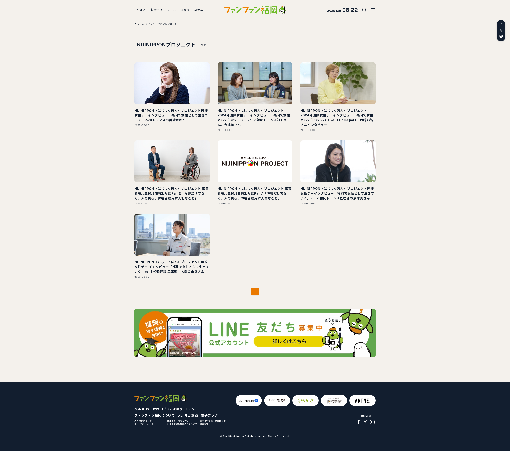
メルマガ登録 (188, 415)
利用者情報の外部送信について (182, 424)
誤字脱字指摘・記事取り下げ (214, 421)
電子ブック (209, 415)
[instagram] (501, 36)
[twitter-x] (501, 31)
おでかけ (152, 409)
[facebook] (501, 25)
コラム (189, 409)
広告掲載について (143, 421)
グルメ (139, 409)
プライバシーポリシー (145, 424)
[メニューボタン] (373, 10)
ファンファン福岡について (154, 415)
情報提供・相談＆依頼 (178, 421)
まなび (178, 409)
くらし (166, 409)
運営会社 (204, 424)
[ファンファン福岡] (255, 10)
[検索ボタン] (364, 10)
